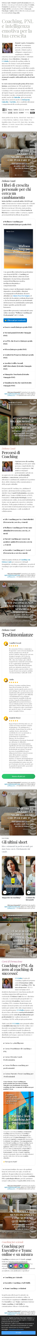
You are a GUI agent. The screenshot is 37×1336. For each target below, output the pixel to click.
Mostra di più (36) (18, 776)
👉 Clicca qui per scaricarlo (15, 320)
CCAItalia (5, 61)
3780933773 (11, 395)
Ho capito (18, 1332)
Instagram (26, 100)
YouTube (13, 102)
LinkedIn (17, 97)
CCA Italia (18, 978)
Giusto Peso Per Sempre (21, 296)
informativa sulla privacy (16, 1329)
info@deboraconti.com (12, 394)
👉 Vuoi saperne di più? (10, 1162)
